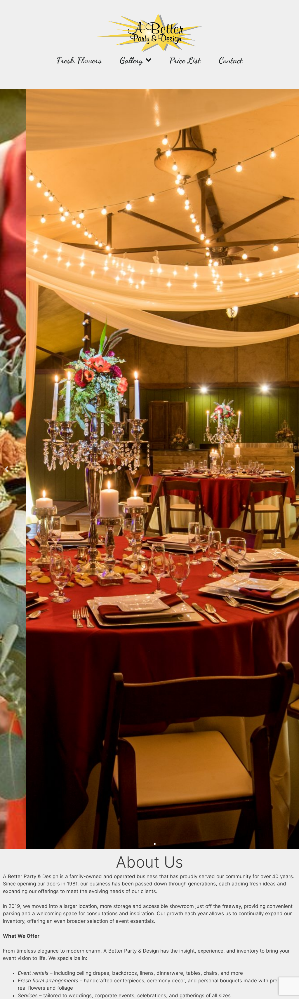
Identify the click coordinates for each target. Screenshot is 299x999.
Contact (231, 60)
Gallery (131, 60)
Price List (185, 60)
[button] (6, 469)
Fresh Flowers (79, 60)
